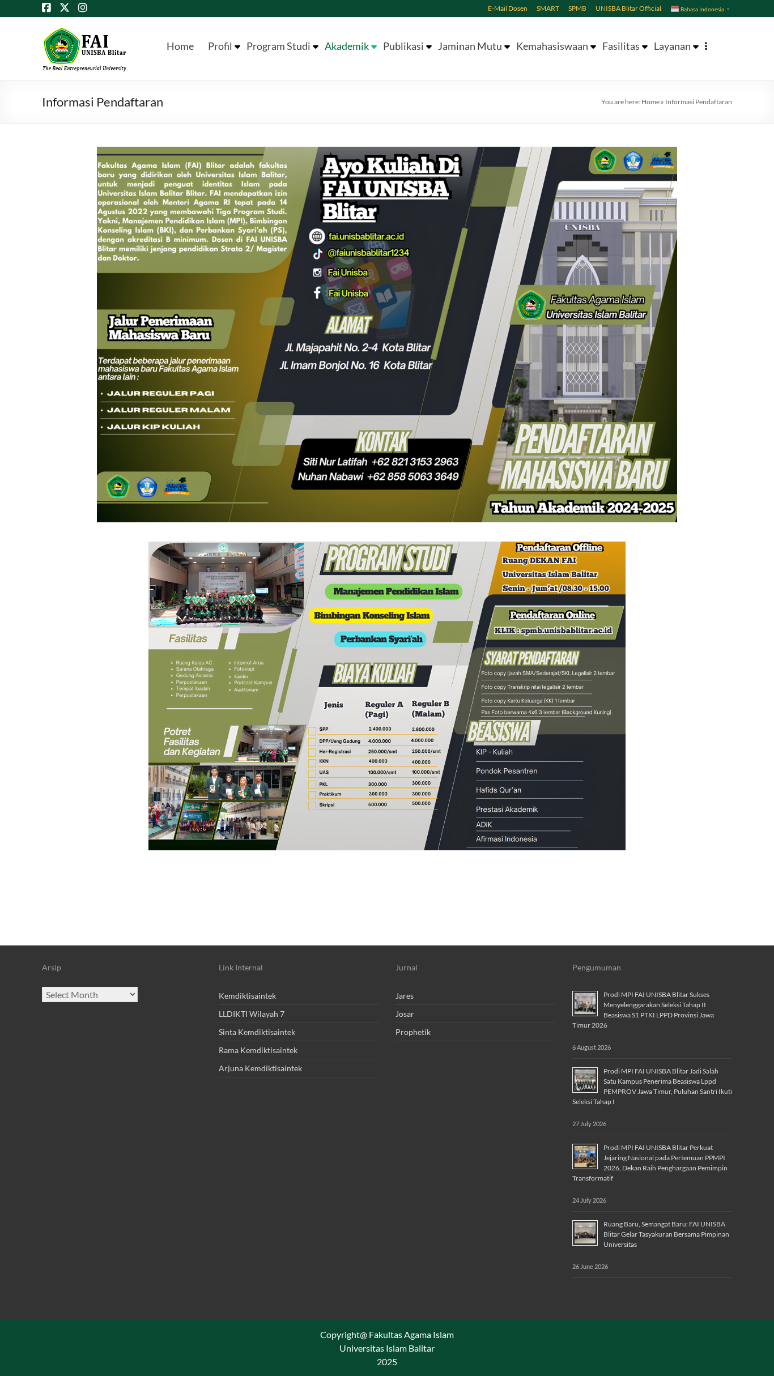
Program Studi (278, 46)
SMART (548, 8)
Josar (404, 1014)
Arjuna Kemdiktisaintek (260, 1068)
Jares (404, 995)
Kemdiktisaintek (247, 995)
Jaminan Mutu (470, 46)
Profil (220, 46)
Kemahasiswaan (552, 46)
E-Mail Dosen (508, 8)
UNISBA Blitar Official (628, 8)
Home (180, 46)
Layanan (672, 46)
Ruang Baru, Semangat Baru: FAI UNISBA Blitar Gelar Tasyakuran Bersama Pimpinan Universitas (666, 1234)
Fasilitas (621, 46)
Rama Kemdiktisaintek (258, 1050)
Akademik (347, 46)
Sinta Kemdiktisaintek (257, 1032)
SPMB (577, 8)
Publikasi (403, 46)
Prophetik (413, 1032)
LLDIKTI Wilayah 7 (251, 1014)
